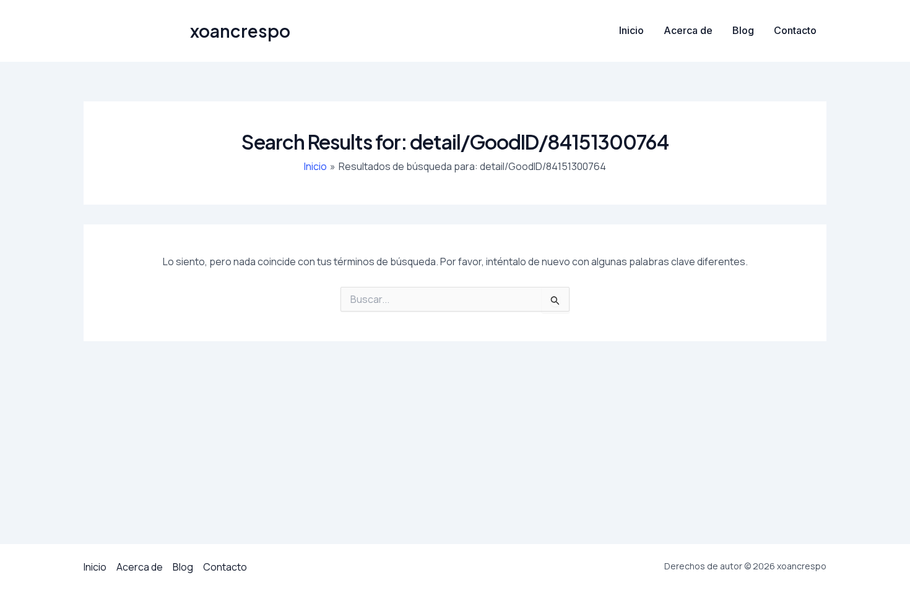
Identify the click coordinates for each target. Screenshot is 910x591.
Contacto (795, 30)
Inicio (631, 30)
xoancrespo (240, 30)
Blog (743, 30)
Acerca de (688, 30)
